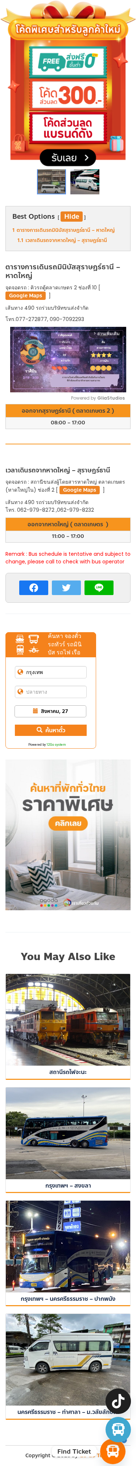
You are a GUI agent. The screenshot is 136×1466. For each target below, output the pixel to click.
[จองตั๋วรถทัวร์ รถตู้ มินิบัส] (118, 1429)
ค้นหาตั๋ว (55, 730)
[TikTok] (118, 1401)
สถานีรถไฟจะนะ (68, 1072)
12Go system (56, 744)
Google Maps (25, 296)
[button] (84, 180)
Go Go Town (95, 1455)
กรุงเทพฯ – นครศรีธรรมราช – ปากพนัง (68, 1298)
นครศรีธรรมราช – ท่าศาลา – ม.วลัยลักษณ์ (68, 1412)
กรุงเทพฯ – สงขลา (68, 1185)
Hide (71, 216)
